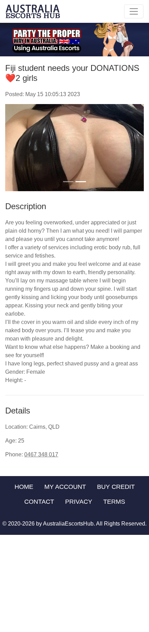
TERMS (114, 501)
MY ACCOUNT (65, 486)
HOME (24, 486)
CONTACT (39, 501)
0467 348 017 (41, 454)
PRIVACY (78, 501)
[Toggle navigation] (133, 11)
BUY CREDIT (116, 486)
